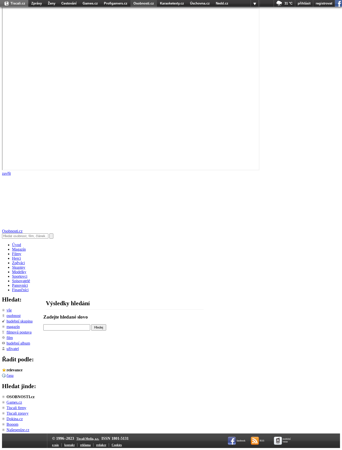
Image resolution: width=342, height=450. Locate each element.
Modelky (19, 272)
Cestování (69, 3)
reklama (85, 445)
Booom (12, 424)
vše (9, 310)
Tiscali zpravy (18, 413)
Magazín (19, 249)
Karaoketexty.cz (172, 3)
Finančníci (20, 290)
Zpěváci (18, 263)
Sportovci (19, 276)
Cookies (117, 445)
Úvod (16, 245)
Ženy (51, 3)
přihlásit (304, 3)
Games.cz (90, 3)
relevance (15, 370)
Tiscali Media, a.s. (87, 438)
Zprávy (36, 3)
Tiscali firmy (16, 408)
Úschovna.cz (200, 3)
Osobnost (14, 316)
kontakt (69, 445)
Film (10, 338)
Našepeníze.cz (18, 430)
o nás (55, 445)
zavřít (6, 173)
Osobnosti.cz (143, 3)
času (10, 375)
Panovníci (20, 285)
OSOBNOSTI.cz (21, 397)
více (254, 3)
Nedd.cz (222, 3)
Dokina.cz (15, 419)
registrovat (324, 3)
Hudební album (18, 343)
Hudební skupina (20, 321)
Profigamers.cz (115, 3)
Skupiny (18, 267)
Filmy (16, 254)
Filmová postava (19, 332)
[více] (255, 3)
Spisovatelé (21, 281)
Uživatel (13, 349)
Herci (16, 258)
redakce (101, 445)
